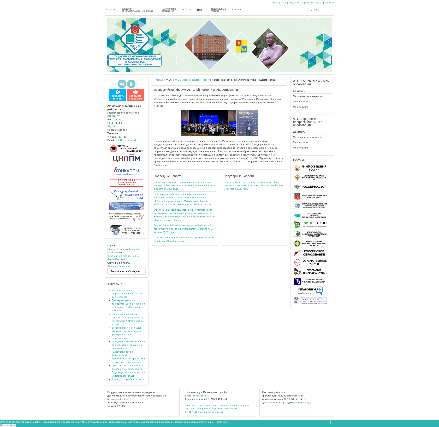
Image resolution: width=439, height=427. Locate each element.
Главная (159, 80)
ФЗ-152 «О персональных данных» (204, 412)
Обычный (112, 249)
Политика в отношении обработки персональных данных (217, 405)
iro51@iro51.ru (201, 395)
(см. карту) (304, 402)
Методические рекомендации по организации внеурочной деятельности (128, 345)
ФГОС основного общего (187, 80)
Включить (125, 255)
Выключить (113, 255)
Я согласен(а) (8, 425)
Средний (124, 249)
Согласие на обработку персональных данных (211, 408)
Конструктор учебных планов (128, 379)
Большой (134, 249)
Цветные (120, 259)
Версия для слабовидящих (126, 271)
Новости (207, 80)
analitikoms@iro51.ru (127, 140)
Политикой (221, 421)
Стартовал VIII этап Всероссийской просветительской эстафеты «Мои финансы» (184, 239)
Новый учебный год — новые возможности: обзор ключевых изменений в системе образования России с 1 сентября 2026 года (184, 185)
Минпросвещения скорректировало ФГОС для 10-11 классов (127, 293)
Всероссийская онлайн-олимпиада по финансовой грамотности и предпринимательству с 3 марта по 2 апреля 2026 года (183, 229)
